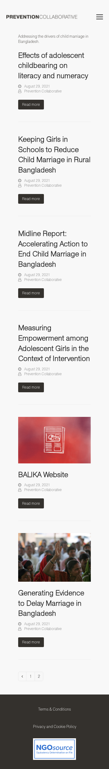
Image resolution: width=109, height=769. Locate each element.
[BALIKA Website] (54, 439)
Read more (31, 104)
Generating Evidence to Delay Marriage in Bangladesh (51, 603)
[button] (99, 16)
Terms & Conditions (54, 709)
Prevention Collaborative (43, 91)
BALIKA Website (43, 474)
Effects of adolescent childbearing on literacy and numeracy (53, 65)
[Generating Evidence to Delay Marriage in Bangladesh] (54, 556)
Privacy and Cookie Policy (54, 726)
